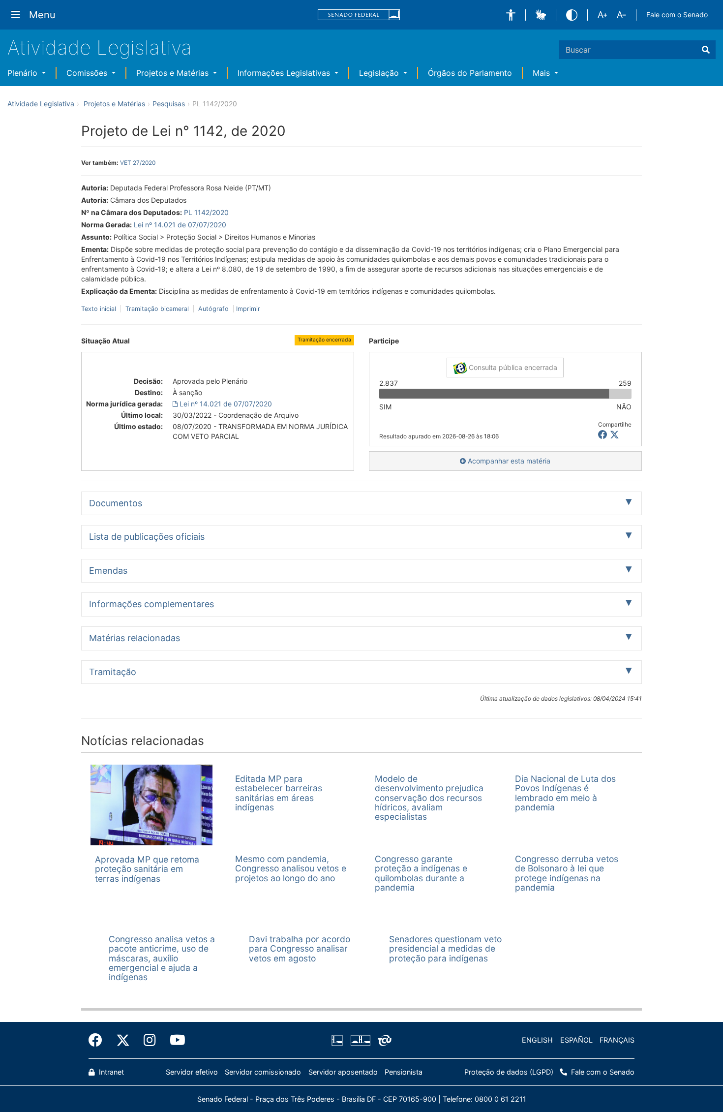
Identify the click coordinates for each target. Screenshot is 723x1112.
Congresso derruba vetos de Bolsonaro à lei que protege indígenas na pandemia (566, 873)
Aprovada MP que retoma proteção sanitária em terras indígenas (147, 869)
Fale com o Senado (677, 14)
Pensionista (403, 1072)
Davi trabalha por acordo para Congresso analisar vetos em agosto (299, 948)
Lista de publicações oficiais (147, 536)
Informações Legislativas (285, 73)
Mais (542, 73)
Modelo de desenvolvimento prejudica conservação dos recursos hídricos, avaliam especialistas (429, 797)
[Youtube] (174, 1040)
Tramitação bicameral (157, 308)
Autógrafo (213, 308)
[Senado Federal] (359, 15)
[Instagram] (150, 1040)
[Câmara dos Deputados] (338, 1040)
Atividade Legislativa (99, 47)
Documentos (115, 503)
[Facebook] (99, 1040)
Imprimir (248, 308)
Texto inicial (99, 308)
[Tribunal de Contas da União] (383, 1040)
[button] (510, 15)
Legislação (380, 73)
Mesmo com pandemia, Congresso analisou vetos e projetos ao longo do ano (290, 868)
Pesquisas (168, 103)
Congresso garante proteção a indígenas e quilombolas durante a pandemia (421, 873)
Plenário (23, 73)
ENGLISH (537, 1040)
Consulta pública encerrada (512, 367)
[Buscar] (706, 50)
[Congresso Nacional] (360, 1040)
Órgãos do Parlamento (470, 73)
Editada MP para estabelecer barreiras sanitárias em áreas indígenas (278, 792)
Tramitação (112, 672)
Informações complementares (151, 604)
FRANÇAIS (617, 1040)
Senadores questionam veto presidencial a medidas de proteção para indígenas (445, 948)
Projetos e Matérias (173, 73)
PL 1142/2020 (206, 212)
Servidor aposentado (343, 1072)
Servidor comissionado (263, 1072)
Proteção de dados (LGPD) (508, 1072)
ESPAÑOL (576, 1040)
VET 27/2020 (137, 162)
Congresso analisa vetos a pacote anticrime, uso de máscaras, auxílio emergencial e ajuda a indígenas (162, 958)
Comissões (88, 73)
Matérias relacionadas (134, 638)
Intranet (110, 1072)
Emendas (108, 570)
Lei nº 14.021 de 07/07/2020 (180, 224)
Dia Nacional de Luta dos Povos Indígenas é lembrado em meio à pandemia (565, 792)
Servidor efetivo (192, 1072)
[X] (614, 434)
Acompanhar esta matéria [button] (508, 461)
